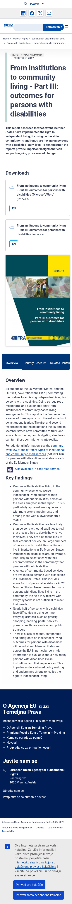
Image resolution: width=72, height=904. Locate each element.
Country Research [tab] (35, 363)
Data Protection (55, 827)
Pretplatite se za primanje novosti (29, 747)
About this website (11, 827)
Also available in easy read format (37, 469)
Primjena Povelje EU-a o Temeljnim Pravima (36, 732)
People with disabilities (18, 43)
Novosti (12, 742)
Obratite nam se (13, 790)
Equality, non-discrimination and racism (51, 38)
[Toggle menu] (66, 27)
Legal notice (26, 827)
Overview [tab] (12, 363)
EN (14, 208)
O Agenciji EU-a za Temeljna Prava (29, 727)
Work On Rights (20, 38)
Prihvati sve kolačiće (29, 884)
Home (6, 38)
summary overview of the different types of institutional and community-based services (35, 450)
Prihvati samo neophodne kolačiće (38, 895)
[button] (23, 13)
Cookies (40, 827)
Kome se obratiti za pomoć (24, 737)
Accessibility (8, 831)
